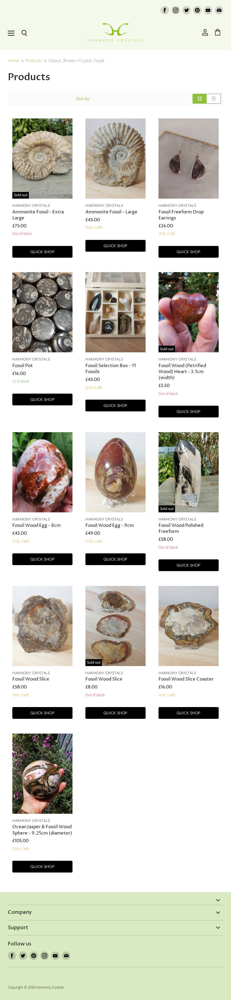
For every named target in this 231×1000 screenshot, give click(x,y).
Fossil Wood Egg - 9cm (109, 525)
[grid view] (199, 99)
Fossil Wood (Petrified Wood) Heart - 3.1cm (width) (182, 372)
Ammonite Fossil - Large (111, 212)
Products (34, 60)
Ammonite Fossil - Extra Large (38, 215)
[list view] (214, 99)
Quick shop (42, 251)
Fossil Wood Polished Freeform (181, 528)
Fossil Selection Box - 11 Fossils (110, 369)
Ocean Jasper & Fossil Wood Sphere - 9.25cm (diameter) (42, 830)
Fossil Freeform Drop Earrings (181, 215)
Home (13, 60)
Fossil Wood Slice (30, 679)
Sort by (82, 98)
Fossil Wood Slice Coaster (186, 679)
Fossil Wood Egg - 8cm (36, 525)
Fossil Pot (22, 366)
